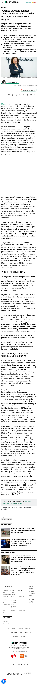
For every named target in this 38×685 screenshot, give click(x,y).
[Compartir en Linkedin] (31, 94)
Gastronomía (6, 605)
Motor (4, 602)
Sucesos (5, 599)
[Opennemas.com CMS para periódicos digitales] (19, 675)
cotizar (9, 519)
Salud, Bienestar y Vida (14, 606)
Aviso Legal (27, 629)
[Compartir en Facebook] (16, 94)
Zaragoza (5, 590)
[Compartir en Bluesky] (24, 94)
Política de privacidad (25, 632)
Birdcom (31, 599)
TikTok (12, 503)
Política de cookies (12, 632)
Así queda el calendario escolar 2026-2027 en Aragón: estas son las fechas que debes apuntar (23, 530)
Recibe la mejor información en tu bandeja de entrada (16, 508)
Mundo (5, 592)
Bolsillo (13, 597)
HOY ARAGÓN (12, 82)
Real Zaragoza (13, 599)
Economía (4, 7)
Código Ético (15, 636)
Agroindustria (7, 594)
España (20, 590)
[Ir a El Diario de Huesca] (28, 2)
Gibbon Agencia (31, 602)
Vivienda (14, 594)
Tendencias (21, 610)
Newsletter (6, 621)
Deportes (21, 599)
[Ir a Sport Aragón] (34, 2)
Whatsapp (27, 501)
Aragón (4, 519)
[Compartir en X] (20, 94)
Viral (4, 612)
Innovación (6, 597)
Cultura (13, 610)
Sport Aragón (31, 596)
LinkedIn (19, 503)
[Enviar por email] (9, 94)
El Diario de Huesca (32, 592)
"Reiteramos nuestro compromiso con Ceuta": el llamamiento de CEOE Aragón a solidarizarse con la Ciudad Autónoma (19, 51)
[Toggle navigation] (2, 2)
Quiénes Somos (12, 629)
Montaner (5, 104)
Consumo (21, 597)
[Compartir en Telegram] (27, 94)
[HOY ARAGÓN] (12, 2)
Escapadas (13, 602)
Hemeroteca (6, 623)
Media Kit (20, 629)
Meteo (4, 610)
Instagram (6, 503)
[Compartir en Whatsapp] (35, 94)
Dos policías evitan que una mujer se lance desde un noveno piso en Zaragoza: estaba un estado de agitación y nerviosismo (23, 542)
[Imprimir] (12, 94)
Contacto (23, 636)
